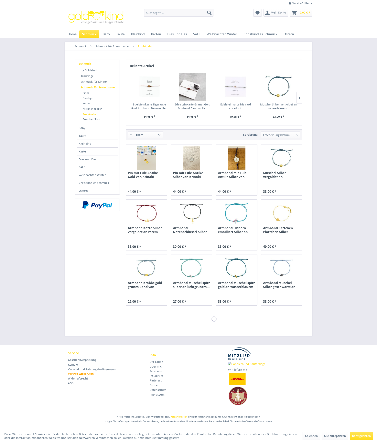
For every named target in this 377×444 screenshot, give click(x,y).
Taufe (82, 136)
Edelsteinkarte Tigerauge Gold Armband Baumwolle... (149, 106)
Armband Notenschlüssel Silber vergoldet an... (190, 230)
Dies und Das (87, 159)
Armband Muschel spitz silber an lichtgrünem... (191, 285)
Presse (154, 385)
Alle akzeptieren (335, 436)
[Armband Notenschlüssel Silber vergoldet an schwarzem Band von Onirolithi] (191, 213)
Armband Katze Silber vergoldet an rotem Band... (145, 230)
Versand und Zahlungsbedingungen (92, 369)
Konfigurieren (361, 436)
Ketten (87, 103)
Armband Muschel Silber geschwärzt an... (280, 285)
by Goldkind (89, 70)
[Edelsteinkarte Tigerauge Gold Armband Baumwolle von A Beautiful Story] (149, 87)
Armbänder (89, 114)
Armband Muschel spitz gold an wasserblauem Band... (236, 285)
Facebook (156, 371)
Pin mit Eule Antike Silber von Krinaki (188, 175)
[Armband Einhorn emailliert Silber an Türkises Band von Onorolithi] (236, 213)
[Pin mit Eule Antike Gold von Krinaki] (146, 158)
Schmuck (85, 63)
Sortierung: (250, 134)
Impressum (157, 394)
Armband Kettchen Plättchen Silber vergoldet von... (278, 230)
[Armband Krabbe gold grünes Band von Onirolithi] (146, 268)
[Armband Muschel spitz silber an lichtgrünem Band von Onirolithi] (191, 268)
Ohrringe (88, 98)
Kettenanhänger (92, 108)
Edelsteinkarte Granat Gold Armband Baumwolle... (192, 106)
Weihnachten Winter (92, 175)
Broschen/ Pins (91, 119)
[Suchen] (209, 13)
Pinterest (156, 380)
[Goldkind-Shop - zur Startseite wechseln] (96, 18)
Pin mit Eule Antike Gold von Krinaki (143, 175)
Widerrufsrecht (78, 378)
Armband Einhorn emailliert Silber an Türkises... (233, 230)
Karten (83, 151)
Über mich (156, 366)
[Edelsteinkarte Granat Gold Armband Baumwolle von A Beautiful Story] (192, 87)
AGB (70, 383)
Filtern (138, 135)
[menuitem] (178, 13)
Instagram (156, 376)
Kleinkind (85, 143)
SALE (82, 167)
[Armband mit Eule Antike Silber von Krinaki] (236, 158)
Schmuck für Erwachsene (98, 87)
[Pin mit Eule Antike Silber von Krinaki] (191, 158)
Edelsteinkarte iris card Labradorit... (235, 106)
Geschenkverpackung (82, 360)
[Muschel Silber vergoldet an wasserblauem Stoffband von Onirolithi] (278, 87)
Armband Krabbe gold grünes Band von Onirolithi (145, 285)
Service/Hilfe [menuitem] (300, 3)
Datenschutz (158, 390)
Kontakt (73, 364)
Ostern (83, 190)
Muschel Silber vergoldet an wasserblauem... (278, 106)
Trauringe (87, 76)
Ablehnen (311, 436)
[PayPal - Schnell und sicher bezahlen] (97, 205)
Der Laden (156, 362)
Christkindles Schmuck (94, 183)
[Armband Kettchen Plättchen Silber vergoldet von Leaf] (281, 213)
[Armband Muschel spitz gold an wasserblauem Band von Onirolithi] (236, 268)
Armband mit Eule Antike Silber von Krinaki (232, 175)
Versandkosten (179, 416)
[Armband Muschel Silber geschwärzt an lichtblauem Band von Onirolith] (281, 268)
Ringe (86, 92)
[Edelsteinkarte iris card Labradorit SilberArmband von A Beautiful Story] (235, 87)
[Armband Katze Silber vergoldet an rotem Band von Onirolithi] (146, 213)
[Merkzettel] (257, 13)
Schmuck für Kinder (94, 82)
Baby (82, 128)
